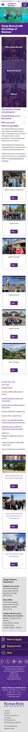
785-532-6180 (14, 675)
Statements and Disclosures (11, 715)
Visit (13, 198)
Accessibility (7, 718)
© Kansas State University (10, 726)
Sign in (19, 1)
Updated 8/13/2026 (9, 728)
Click (13, 486)
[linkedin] (20, 661)
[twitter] (7, 661)
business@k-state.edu (14, 679)
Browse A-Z (25, 1)
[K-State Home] (3, 4)
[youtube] (14, 661)
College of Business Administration (14, 4)
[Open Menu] (25, 5)
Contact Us (7, 710)
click (13, 564)
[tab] (14, 110)
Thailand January (7, 388)
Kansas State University (7, 1)
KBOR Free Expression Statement (12, 722)
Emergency (7, 713)
